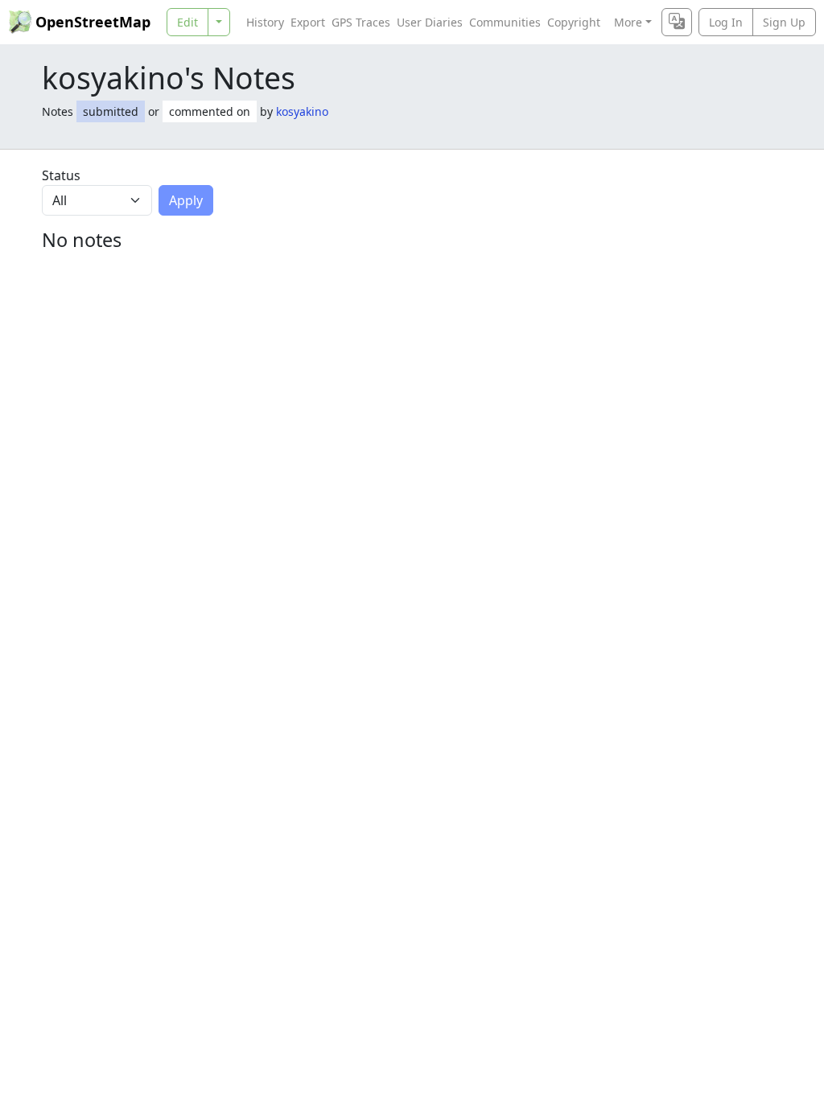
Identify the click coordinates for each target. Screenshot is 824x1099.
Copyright (573, 22)
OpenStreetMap (92, 21)
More (628, 22)
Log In (726, 22)
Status (61, 175)
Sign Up (784, 22)
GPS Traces (361, 22)
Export (307, 22)
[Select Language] (676, 22)
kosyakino (302, 111)
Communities (505, 22)
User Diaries (430, 22)
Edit (187, 22)
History (265, 22)
